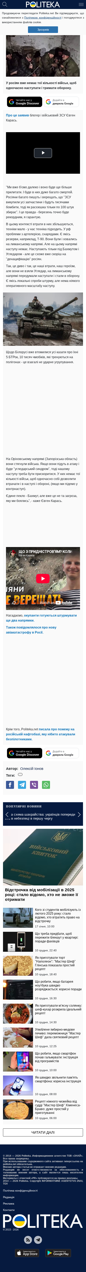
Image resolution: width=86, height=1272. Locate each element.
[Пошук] (4, 4)
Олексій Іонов (31, 769)
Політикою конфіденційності (42, 17)
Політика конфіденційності (20, 1190)
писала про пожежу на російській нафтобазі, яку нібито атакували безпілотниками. (40, 734)
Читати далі (43, 1132)
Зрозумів (43, 29)
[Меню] (81, 4)
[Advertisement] (43, 410)
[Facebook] (10, 785)
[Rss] (28, 1240)
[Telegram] (22, 785)
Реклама (8, 1203)
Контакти (9, 1210)
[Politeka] (43, 5)
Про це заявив (17, 115)
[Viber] (34, 785)
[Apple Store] (27, 1253)
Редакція (8, 1197)
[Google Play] (58, 1253)
